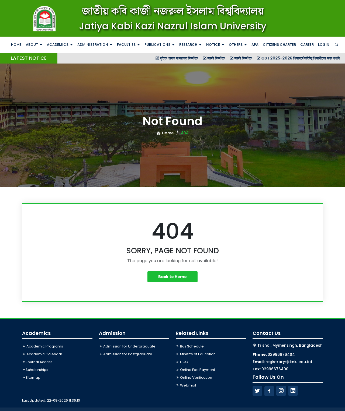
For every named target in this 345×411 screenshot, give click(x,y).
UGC (183, 361)
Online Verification (195, 377)
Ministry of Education (197, 354)
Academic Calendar (44, 354)
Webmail (187, 385)
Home (16, 44)
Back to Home (172, 276)
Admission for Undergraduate (129, 346)
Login (323, 44)
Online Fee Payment (197, 369)
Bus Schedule (191, 346)
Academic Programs (44, 346)
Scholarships (37, 369)
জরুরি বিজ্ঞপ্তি (201, 58)
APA (254, 44)
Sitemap (33, 377)
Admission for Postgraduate (127, 354)
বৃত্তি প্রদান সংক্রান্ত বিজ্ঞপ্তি (163, 58)
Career (307, 44)
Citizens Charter (279, 44)
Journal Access (39, 361)
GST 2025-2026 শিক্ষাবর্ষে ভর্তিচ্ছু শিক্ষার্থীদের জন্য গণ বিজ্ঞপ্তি (289, 58)
